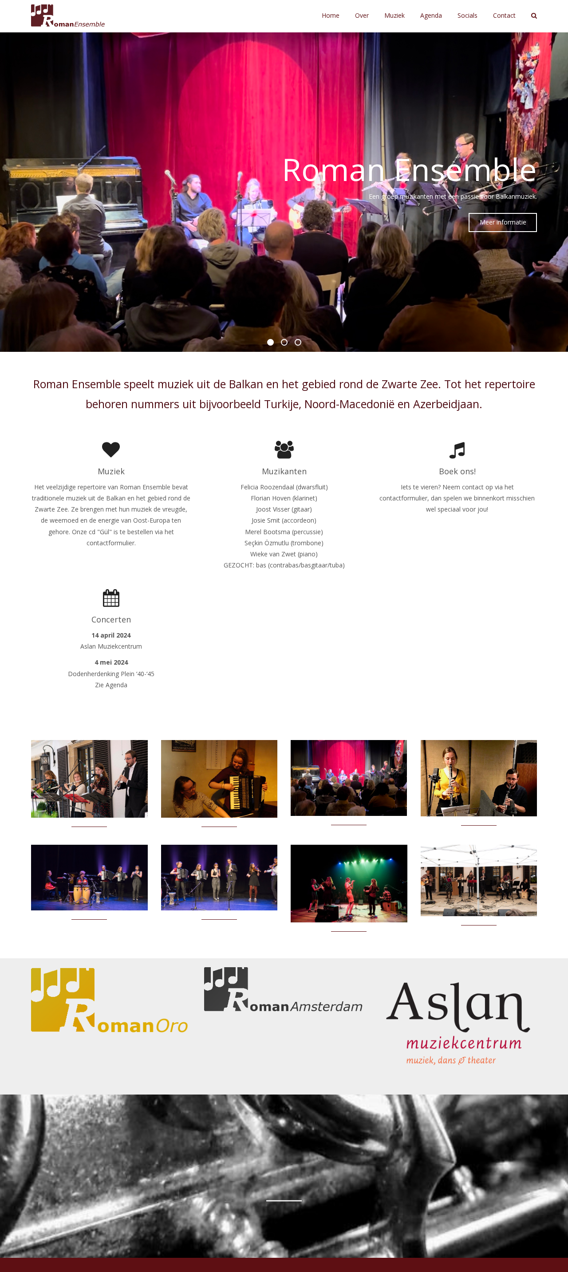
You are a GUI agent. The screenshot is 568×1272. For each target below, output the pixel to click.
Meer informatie (503, 222)
